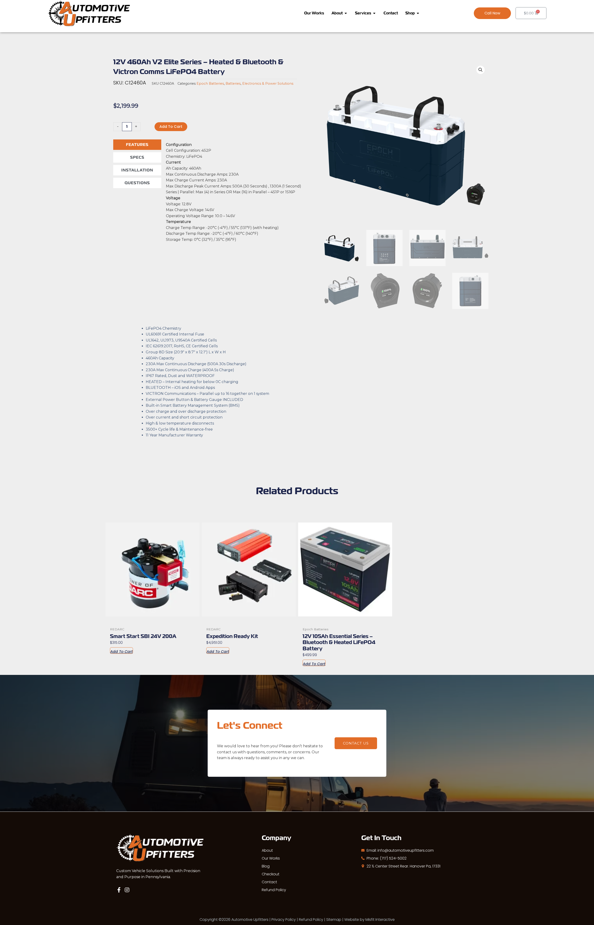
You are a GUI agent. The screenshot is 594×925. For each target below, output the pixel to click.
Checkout (270, 874)
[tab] (137, 144)
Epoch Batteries (210, 83)
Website (351, 919)
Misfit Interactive (380, 919)
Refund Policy (274, 890)
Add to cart (170, 126)
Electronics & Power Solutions (267, 83)
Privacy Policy (283, 919)
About (267, 850)
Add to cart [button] (121, 651)
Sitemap (333, 919)
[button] (492, 13)
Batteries (233, 83)
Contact (269, 882)
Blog (266, 866)
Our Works (271, 858)
